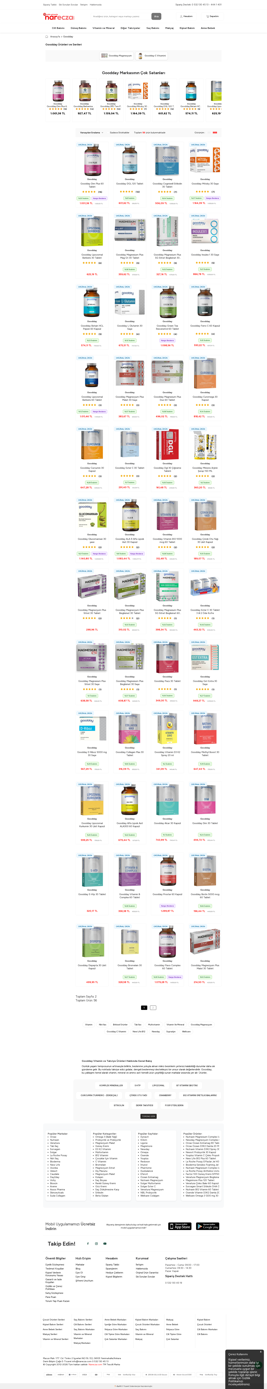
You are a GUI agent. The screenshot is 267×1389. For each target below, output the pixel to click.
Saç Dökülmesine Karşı (107, 1189)
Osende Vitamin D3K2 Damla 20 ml (204, 1192)
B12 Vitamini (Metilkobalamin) (200, 1095)
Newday (156, 1031)
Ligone (144, 1143)
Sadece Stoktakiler (119, 132)
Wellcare (186, 1031)
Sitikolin (119, 1105)
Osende (144, 1155)
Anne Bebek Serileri (52, 1329)
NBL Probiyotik (148, 1192)
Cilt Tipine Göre (173, 1334)
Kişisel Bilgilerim (114, 1276)
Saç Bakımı (152, 28)
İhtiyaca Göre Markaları (116, 1329)
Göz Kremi (101, 1186)
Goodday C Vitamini (116, 1031)
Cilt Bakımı (58, 28)
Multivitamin (154, 1024)
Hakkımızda (96, 4)
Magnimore (146, 1146)
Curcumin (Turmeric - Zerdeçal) (99, 1095)
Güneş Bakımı (78, 28)
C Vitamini (100, 1161)
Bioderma (55, 1161)
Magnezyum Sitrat (105, 1168)
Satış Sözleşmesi (54, 1293)
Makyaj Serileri (50, 1334)
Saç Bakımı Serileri (83, 1319)
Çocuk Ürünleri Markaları (147, 1324)
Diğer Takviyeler (130, 28)
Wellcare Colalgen (149, 1195)
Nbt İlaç (54, 1158)
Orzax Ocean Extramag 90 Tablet (203, 1143)
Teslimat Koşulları (54, 1268)
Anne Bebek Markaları (115, 1319)
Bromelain (100, 1164)
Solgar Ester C (148, 1186)
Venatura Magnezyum (152, 1189)
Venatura (55, 1143)
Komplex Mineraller (111, 1085)
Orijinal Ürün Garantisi (147, 1272)
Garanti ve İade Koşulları (53, 1281)
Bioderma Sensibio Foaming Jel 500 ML (206, 1164)
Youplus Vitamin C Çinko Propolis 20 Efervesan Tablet (214, 1155)
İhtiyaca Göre (172, 1329)
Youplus (144, 1158)
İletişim (84, 4)
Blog (78, 1268)
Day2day (54, 1177)
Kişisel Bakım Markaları (146, 1319)
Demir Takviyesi (144, 1105)
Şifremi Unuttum (84, 1280)
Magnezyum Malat (105, 1143)
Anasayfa (55, 36)
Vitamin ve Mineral (103, 28)
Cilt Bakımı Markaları (207, 1329)
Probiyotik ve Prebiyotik (108, 1140)
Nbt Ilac (102, 1024)
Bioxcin (53, 1183)
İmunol (143, 1164)
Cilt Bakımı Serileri (83, 1324)
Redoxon (145, 1161)
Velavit (53, 1171)
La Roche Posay (58, 1155)
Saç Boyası (101, 1180)
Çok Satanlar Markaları (116, 1339)
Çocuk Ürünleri (204, 1324)
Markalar (80, 1264)
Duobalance (146, 1171)
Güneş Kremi (102, 1146)
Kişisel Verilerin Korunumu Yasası (54, 1274)
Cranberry (165, 1095)
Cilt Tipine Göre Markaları (117, 1334)
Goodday (57, 104)
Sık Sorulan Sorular (68, 4)
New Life (55, 1164)
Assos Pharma (57, 1189)
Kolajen (99, 1177)
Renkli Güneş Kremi (105, 1183)
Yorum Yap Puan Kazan (57, 1301)
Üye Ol (79, 1272)
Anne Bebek (208, 28)
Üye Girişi (80, 1276)
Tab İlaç (54, 1146)
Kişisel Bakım (187, 28)
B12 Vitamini (101, 1155)
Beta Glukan (101, 1195)
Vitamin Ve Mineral (175, 1024)
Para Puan (50, 1297)
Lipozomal (158, 1085)
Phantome (146, 1168)
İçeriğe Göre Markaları (116, 1324)
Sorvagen (55, 1149)
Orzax (53, 1136)
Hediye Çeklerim (114, 1272)
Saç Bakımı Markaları (84, 1329)
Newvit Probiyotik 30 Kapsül (201, 1152)
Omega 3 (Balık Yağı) (106, 1136)
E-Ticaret (125, 1386)
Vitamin (88, 1024)
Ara (156, 16)
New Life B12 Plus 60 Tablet (201, 1158)
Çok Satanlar (172, 1339)
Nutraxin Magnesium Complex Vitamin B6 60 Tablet (213, 1136)
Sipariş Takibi (50, 4)
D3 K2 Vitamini (103, 1149)
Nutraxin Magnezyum (151, 1180)
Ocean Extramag (149, 1177)
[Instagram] (96, 1244)
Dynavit (144, 1136)
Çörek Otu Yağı (138, 1095)
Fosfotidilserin (174, 1105)
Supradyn (171, 1031)
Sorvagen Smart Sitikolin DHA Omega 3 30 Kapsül (212, 1186)
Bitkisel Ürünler (120, 1024)
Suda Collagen (57, 1195)
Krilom (143, 1140)
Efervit (144, 1174)
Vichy (53, 1180)
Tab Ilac (138, 1024)
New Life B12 (139, 1031)
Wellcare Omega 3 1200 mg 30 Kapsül (206, 1195)
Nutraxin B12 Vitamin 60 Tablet (202, 1189)
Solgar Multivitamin (150, 1183)
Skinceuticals (57, 1192)
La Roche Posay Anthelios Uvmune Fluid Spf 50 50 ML (214, 1171)
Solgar (53, 1152)
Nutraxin (54, 1140)
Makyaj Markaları (82, 1343)
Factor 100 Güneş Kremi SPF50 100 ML (207, 1174)
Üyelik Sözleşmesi (54, 1264)
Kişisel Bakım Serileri (53, 1324)
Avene (53, 1186)
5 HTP (137, 1085)
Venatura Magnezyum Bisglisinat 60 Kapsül (208, 1177)
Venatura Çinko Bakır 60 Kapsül (202, 1183)
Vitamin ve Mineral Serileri (55, 1339)
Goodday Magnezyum (201, 1024)
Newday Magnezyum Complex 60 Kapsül (207, 1140)
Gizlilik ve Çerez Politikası (53, 1287)
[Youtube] (105, 1244)
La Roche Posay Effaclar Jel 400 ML (205, 1161)
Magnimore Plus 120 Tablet (200, 1180)
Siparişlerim (112, 1268)
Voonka (54, 1168)
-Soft (118, 1386)
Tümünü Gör (148, 1116)
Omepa (144, 1152)
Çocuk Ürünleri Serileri (54, 1319)
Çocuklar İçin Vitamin (106, 1158)
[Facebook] (88, 1244)
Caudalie (54, 1174)
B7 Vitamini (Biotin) (187, 1085)
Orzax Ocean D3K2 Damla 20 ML (203, 1146)
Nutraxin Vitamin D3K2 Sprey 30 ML (205, 1149)
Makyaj (169, 28)
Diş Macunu (101, 1171)
